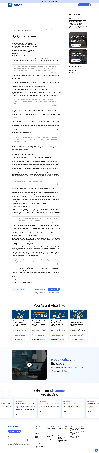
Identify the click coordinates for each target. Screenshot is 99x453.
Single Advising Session (50, 436)
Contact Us (83, 428)
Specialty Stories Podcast (61, 438)
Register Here (54, 1)
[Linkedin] (23, 289)
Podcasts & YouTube (61, 4)
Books (70, 4)
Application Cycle (50, 433)
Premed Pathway (50, 439)
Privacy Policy (81, 451)
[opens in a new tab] (46, 30)
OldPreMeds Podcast (62, 435)
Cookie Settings (88, 451)
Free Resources (33, 4)
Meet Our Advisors (85, 429)
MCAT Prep (41, 4)
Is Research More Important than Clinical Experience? (32, 86)
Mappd (36, 428)
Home (13, 10)
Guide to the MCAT (74, 439)
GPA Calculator (38, 439)
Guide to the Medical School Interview (74, 437)
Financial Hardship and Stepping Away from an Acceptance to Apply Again (78, 27)
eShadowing (37, 433)
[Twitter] (21, 289)
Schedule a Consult (51, 428)
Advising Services (50, 4)
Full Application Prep (51, 429)
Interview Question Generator (39, 444)
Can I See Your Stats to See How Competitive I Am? (32, 151)
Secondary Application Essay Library (39, 436)
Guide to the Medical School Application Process (74, 429)
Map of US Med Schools (38, 441)
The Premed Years (62, 428)
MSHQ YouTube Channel (61, 433)
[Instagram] (19, 289)
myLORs (36, 429)
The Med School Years (61, 430)
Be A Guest (83, 431)
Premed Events (38, 431)
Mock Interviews (50, 431)
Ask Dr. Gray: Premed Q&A (62, 441)
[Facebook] (17, 289)
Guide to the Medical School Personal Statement (74, 433)
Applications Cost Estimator (39, 447)
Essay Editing (49, 437)
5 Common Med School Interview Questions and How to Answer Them (36, 232)
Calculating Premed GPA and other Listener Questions (32, 203)
